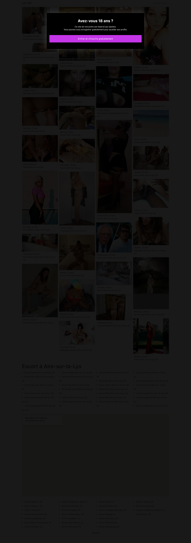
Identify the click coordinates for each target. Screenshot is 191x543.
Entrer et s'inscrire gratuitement (95, 38)
